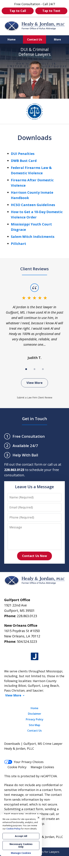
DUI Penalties (22, 153)
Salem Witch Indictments (32, 236)
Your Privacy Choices (29, 762)
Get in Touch (34, 418)
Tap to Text (51, 11)
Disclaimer (34, 714)
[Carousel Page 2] (34, 369)
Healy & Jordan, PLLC (48, 837)
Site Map (34, 725)
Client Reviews (34, 268)
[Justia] (34, 656)
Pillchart (18, 243)
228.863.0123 (27, 616)
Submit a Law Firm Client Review (34, 397)
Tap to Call (18, 11)
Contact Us (34, 39)
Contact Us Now (34, 556)
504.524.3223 (27, 641)
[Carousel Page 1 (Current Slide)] (26, 369)
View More (34, 383)
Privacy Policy (34, 719)
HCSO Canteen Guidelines (33, 205)
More (57, 39)
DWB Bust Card (24, 160)
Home (12, 39)
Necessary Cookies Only (21, 845)
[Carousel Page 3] (43, 369)
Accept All (21, 836)
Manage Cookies (42, 767)
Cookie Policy (17, 767)
